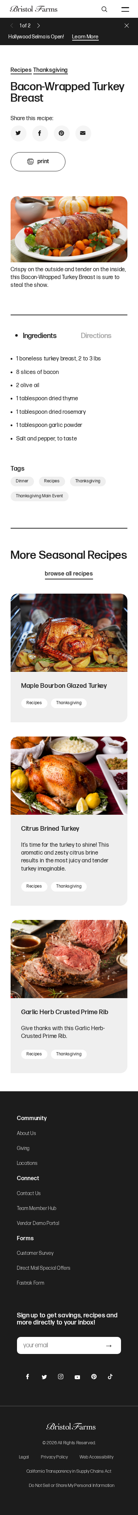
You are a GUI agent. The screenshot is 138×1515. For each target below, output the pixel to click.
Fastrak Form (30, 1283)
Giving (23, 1148)
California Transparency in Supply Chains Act (69, 1471)
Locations (27, 1163)
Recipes (21, 70)
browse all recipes (69, 574)
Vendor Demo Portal (38, 1223)
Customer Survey (35, 1253)
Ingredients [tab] (40, 336)
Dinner (22, 481)
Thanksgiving (50, 70)
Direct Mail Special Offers (43, 1268)
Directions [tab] (96, 336)
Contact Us (29, 1194)
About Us (26, 1133)
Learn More (85, 36)
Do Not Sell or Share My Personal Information (72, 1485)
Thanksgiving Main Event (39, 496)
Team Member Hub (37, 1208)
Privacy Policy (54, 1457)
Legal (24, 1457)
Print (43, 161)
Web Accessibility (96, 1457)
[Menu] (125, 9)
